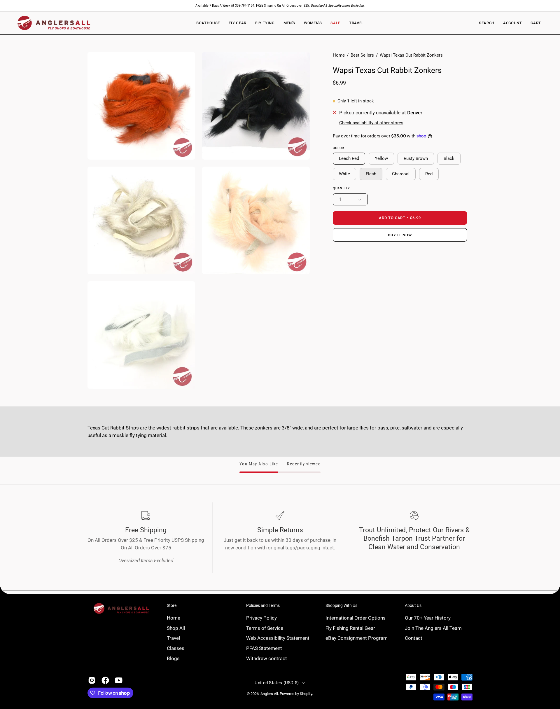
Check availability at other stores (371, 122)
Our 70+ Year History (428, 618)
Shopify (306, 693)
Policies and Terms (263, 605)
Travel (173, 638)
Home (339, 55)
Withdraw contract (266, 658)
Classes (175, 648)
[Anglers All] (54, 23)
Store (171, 605)
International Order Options (356, 618)
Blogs (173, 658)
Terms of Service (264, 628)
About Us (413, 605)
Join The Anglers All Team (433, 628)
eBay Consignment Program (357, 638)
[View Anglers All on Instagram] (92, 680)
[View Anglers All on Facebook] (105, 680)
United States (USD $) (277, 682)
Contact (413, 638)
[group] (280, 5)
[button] (313, 22)
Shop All (176, 628)
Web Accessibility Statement (277, 638)
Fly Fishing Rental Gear (350, 628)
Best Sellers (362, 55)
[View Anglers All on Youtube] (118, 680)
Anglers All (269, 693)
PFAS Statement (264, 648)
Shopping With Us (341, 605)
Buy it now (400, 235)
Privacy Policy (261, 618)
